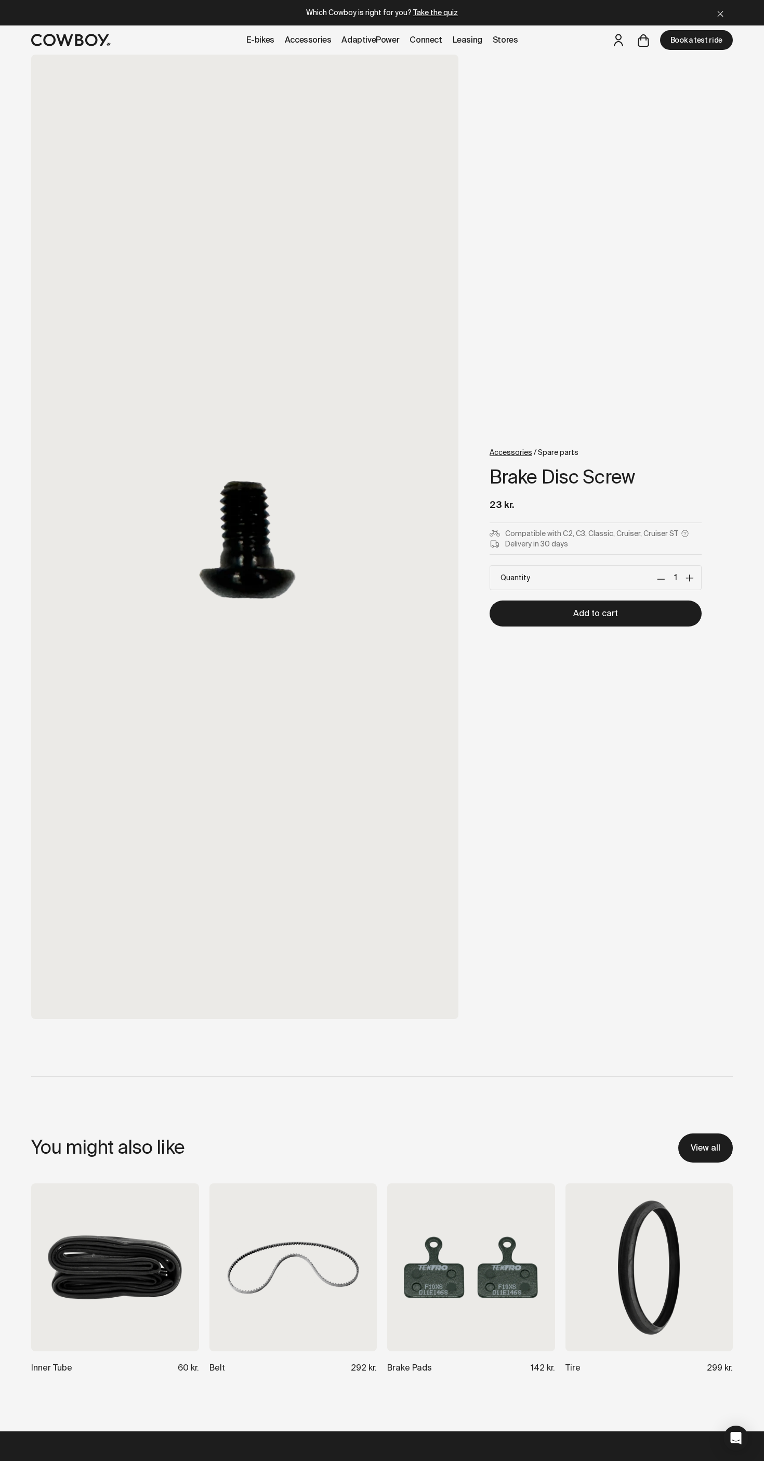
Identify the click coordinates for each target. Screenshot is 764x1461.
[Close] (720, 12)
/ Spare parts (534, 452)
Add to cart (595, 613)
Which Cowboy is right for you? (382, 12)
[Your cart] (643, 40)
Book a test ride (696, 40)
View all (705, 1147)
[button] (735, 1438)
